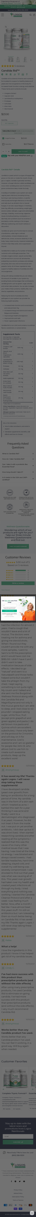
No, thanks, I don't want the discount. (9, 616)
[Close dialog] (34, 597)
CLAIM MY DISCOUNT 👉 (9, 610)
